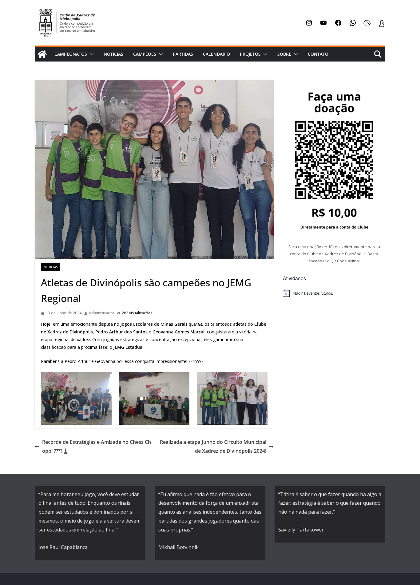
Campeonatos (70, 54)
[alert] (334, 293)
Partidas (183, 54)
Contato (318, 54)
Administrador (101, 313)
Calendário (216, 54)
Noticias (113, 54)
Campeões (144, 54)
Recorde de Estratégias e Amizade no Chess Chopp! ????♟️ (96, 446)
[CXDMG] (42, 54)
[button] (90, 54)
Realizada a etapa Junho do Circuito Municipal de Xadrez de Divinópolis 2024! (213, 446)
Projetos (250, 54)
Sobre (284, 54)
